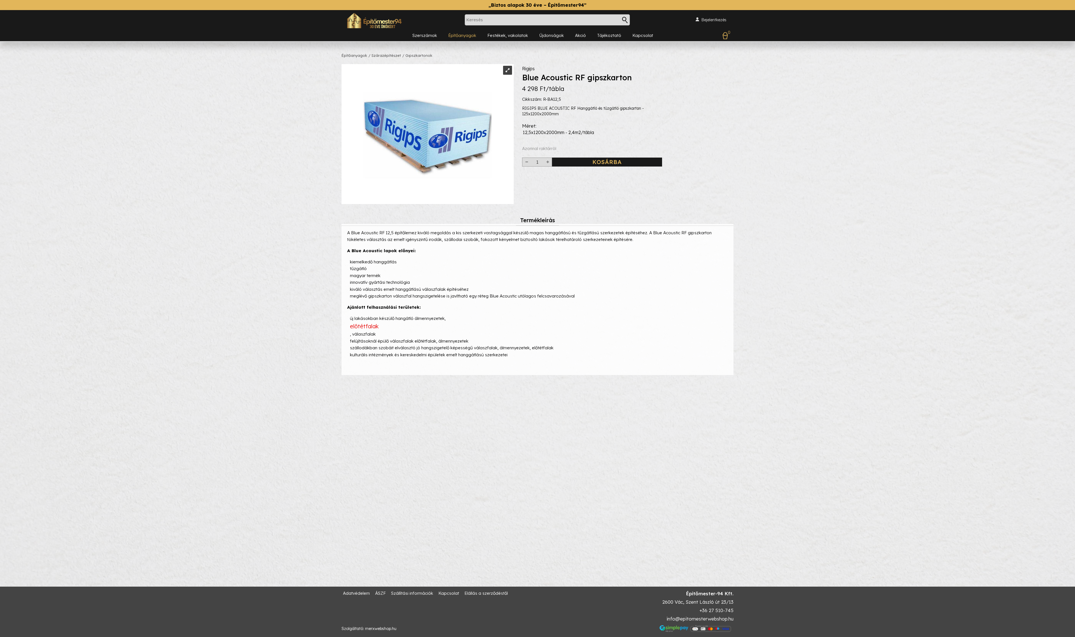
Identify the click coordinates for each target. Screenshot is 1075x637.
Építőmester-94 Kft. (709, 593)
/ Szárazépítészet (384, 55)
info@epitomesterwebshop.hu (700, 619)
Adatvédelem (356, 593)
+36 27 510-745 (716, 610)
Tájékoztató (609, 35)
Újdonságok (551, 35)
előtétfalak (364, 326)
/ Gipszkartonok (417, 55)
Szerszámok (424, 35)
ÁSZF (380, 593)
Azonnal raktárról (539, 148)
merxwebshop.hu (380, 628)
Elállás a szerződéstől (486, 593)
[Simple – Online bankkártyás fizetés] (695, 628)
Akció (580, 35)
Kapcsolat (642, 35)
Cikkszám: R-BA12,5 (541, 99)
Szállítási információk (412, 593)
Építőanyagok (462, 35)
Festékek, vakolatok (507, 35)
